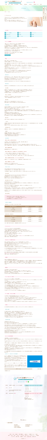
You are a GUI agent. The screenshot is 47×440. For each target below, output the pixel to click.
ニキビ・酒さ (22, 435)
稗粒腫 (33, 34)
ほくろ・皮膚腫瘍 (9, 32)
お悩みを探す (45, 17)
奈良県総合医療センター (29, 424)
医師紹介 (12, 4)
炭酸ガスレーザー (9, 52)
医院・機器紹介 (16, 4)
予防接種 (21, 436)
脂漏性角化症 (8, 34)
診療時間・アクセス (36, 4)
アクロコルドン (34, 32)
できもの (18, 435)
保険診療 (21, 4)
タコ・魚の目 (21, 36)
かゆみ (12, 435)
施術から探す (43, 17)
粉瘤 (19, 32)
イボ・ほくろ (7, 55)
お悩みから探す (29, 436)
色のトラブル (27, 435)
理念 (8, 4)
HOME (6, 4)
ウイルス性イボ (9, 36)
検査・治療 (17, 436)
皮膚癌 (20, 34)
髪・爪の (32, 435)
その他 (25, 436)
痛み (14, 435)
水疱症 (33, 36)
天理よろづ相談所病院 (17, 427)
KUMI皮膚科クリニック (24, 438)
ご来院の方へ (30, 4)
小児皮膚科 (37, 435)
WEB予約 (43, 11)
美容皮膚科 (25, 4)
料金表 (41, 4)
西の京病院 (16, 424)
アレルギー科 (12, 436)
